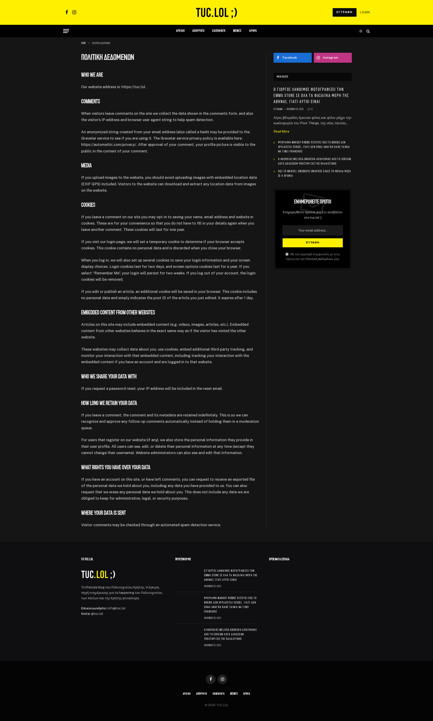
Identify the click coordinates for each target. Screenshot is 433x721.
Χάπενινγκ (219, 31)
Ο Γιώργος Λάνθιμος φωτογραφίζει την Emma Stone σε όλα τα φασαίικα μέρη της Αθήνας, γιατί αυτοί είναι (311, 95)
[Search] (368, 31)
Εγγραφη (344, 12)
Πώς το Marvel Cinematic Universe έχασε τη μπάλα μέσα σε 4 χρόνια (314, 174)
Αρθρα (253, 31)
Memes (237, 31)
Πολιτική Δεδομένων (319, 259)
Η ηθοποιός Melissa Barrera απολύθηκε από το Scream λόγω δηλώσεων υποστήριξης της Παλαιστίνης (314, 161)
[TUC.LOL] (216, 12)
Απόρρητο (198, 31)
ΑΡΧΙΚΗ (180, 31)
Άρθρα (246, 693)
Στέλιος (279, 109)
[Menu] (66, 31)
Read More (281, 131)
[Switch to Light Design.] (361, 31)
